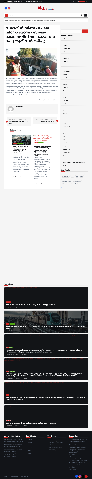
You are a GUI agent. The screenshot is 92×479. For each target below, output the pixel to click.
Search (63, 26)
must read (65, 107)
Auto (64, 38)
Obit (64, 120)
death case (65, 61)
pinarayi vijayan (66, 183)
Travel (64, 146)
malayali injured (48, 99)
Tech (64, 139)
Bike (64, 42)
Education (65, 68)
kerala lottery (79, 179)
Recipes (65, 130)
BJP (63, 174)
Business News (66, 48)
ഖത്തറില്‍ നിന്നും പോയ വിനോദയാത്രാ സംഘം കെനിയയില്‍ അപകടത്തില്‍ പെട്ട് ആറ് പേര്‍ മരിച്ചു (32, 20)
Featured (65, 74)
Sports (64, 136)
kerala (82, 176)
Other (34, 15)
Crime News (66, 58)
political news (66, 126)
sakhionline (19, 107)
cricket (64, 55)
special (64, 133)
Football (65, 78)
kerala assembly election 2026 (68, 179)
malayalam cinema (77, 181)
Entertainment (66, 71)
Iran (77, 176)
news (64, 117)
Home (6, 20)
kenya (40, 99)
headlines (65, 87)
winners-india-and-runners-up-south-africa (74, 162)
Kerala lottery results (67, 181)
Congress (69, 174)
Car (64, 51)
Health (64, 90)
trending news (66, 149)
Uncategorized (66, 156)
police (64, 123)
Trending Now (66, 152)
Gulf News (28, 15)
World (22, 15)
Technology (66, 143)
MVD (64, 110)
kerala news (19, 143)
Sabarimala (74, 183)
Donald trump (81, 174)
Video (64, 159)
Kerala (17, 15)
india (72, 176)
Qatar (56, 99)
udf (79, 183)
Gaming (65, 81)
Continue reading (18, 176)
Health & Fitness (67, 94)
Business (65, 45)
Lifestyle (65, 104)
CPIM (74, 174)
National (11, 15)
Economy (65, 64)
